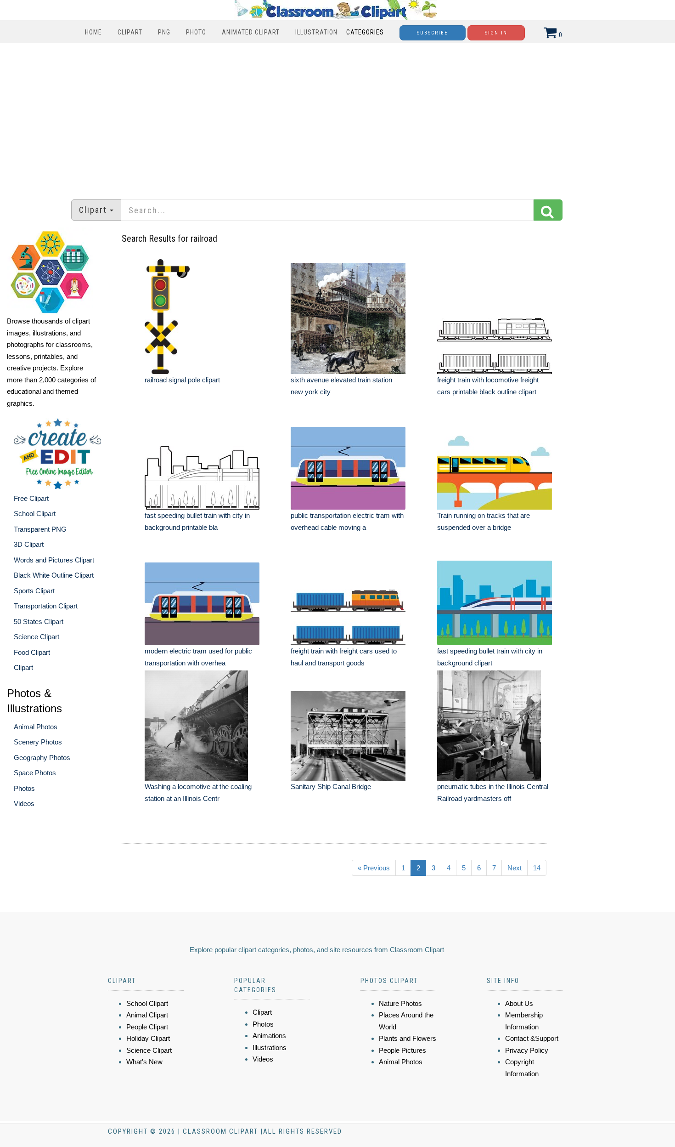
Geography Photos (42, 757)
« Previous (374, 868)
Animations (269, 1035)
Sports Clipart (34, 591)
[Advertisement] (337, 116)
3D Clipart (29, 544)
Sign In (496, 33)
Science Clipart (36, 637)
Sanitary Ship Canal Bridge (331, 786)
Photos (24, 788)
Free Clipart (31, 498)
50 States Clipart (38, 621)
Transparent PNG (40, 529)
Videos (24, 803)
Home (93, 32)
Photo (196, 32)
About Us (519, 1003)
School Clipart (35, 513)
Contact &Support (531, 1038)
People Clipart (147, 1027)
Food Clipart (32, 652)
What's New (144, 1062)
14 (536, 868)
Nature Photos (400, 1003)
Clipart (130, 32)
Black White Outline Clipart (54, 575)
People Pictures (402, 1050)
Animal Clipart (147, 1015)
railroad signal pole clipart (182, 380)
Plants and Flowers (407, 1038)
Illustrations (270, 1047)
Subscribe (432, 33)
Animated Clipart (251, 32)
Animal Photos (35, 727)
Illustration (316, 32)
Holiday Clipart (148, 1038)
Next (514, 868)
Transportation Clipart (46, 606)
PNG (164, 32)
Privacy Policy (526, 1050)
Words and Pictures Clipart (54, 560)
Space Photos (35, 773)
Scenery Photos (38, 742)
